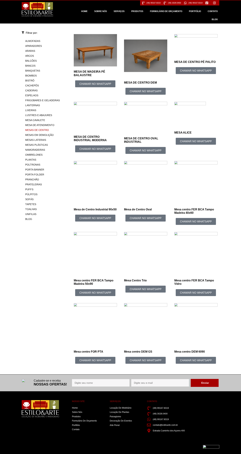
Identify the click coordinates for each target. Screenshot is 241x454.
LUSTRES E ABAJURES (38, 115)
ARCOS (29, 55)
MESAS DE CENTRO (37, 130)
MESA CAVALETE (35, 120)
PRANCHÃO (32, 179)
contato (213, 11)
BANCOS (30, 65)
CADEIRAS (31, 90)
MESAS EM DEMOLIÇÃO (39, 135)
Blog (215, 19)
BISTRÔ (29, 80)
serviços (119, 11)
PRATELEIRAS (33, 184)
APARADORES (33, 46)
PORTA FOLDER (34, 174)
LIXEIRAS (30, 110)
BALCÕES (31, 60)
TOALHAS (31, 209)
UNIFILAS (30, 214)
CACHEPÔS (32, 85)
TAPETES (30, 204)
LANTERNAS (32, 105)
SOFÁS (29, 199)
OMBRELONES (34, 154)
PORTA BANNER (34, 169)
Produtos (137, 11)
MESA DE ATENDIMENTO (39, 125)
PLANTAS (30, 159)
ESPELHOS (31, 95)
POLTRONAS (32, 164)
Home (84, 11)
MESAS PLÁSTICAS (36, 144)
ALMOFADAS (32, 41)
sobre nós (100, 11)
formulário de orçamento (166, 11)
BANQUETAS (32, 70)
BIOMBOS (31, 75)
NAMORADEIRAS (35, 149)
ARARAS (30, 50)
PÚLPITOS (31, 194)
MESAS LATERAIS (35, 139)
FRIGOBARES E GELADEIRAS (42, 100)
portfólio (195, 11)
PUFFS (29, 189)
